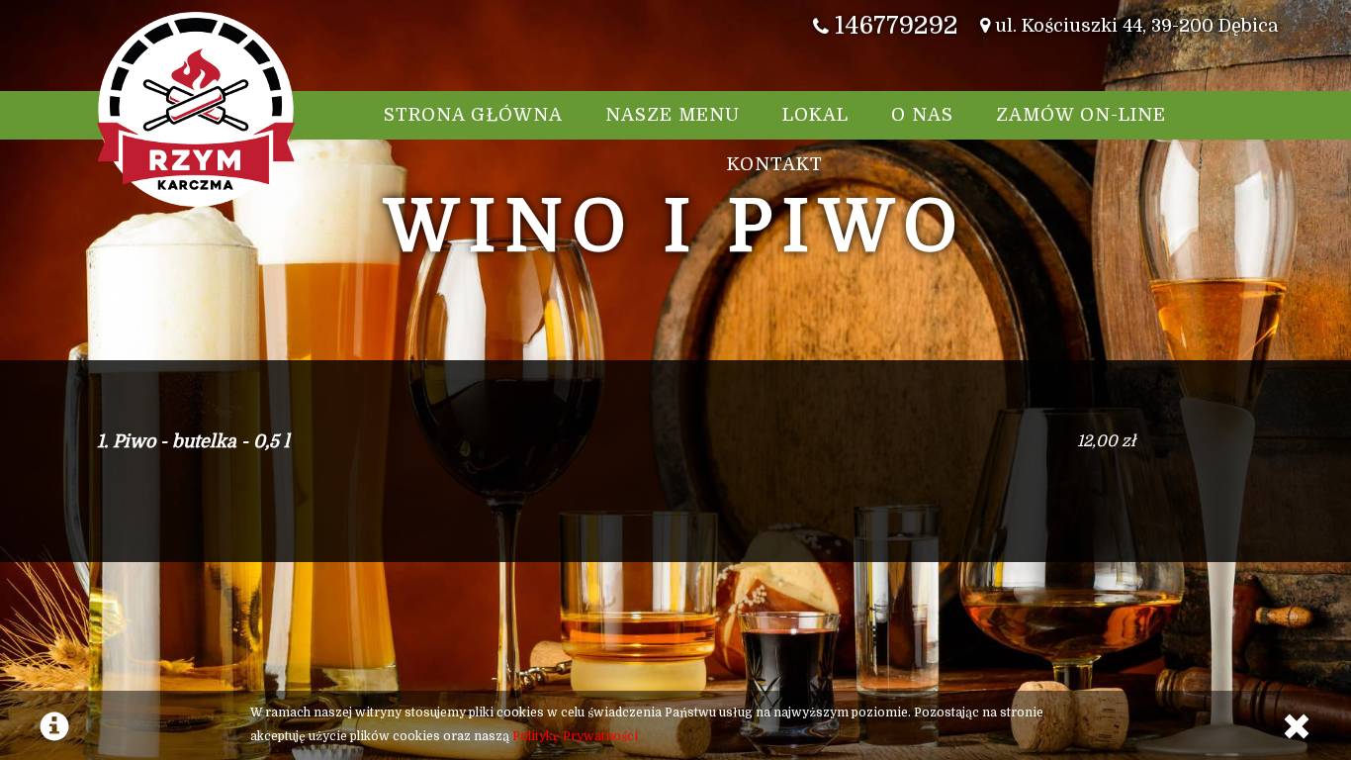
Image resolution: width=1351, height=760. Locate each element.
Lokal (815, 115)
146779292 (893, 25)
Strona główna (473, 115)
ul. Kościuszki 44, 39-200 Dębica (1134, 26)
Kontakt (775, 164)
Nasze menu (672, 115)
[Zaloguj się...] (1307, 26)
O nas (922, 115)
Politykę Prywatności (575, 736)
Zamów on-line (1081, 115)
